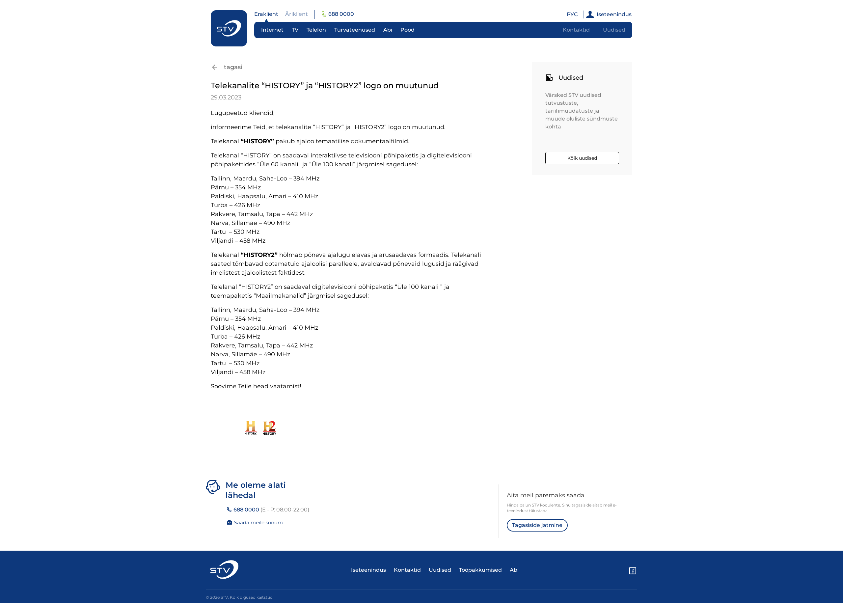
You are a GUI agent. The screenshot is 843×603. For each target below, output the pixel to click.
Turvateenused (354, 30)
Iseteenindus (614, 14)
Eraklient (266, 14)
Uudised (614, 30)
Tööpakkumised (480, 570)
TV (295, 30)
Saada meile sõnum (258, 522)
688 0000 (341, 14)
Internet (272, 30)
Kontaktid (576, 30)
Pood (407, 30)
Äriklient (296, 14)
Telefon (316, 30)
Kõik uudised (582, 158)
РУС (572, 14)
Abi (387, 30)
